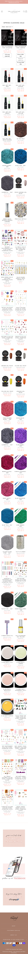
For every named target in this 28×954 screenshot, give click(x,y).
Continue (14, 489)
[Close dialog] (23, 458)
